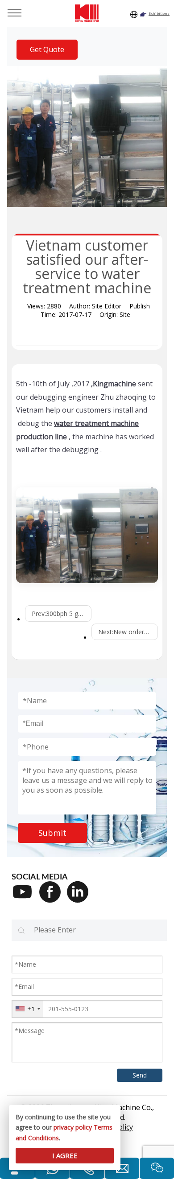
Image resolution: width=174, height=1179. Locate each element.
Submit (52, 832)
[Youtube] (25, 897)
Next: (128, 632)
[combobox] (27, 1009)
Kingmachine (114, 384)
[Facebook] (53, 897)
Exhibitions (159, 13)
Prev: (61, 613)
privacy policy (73, 1127)
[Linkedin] (81, 897)
